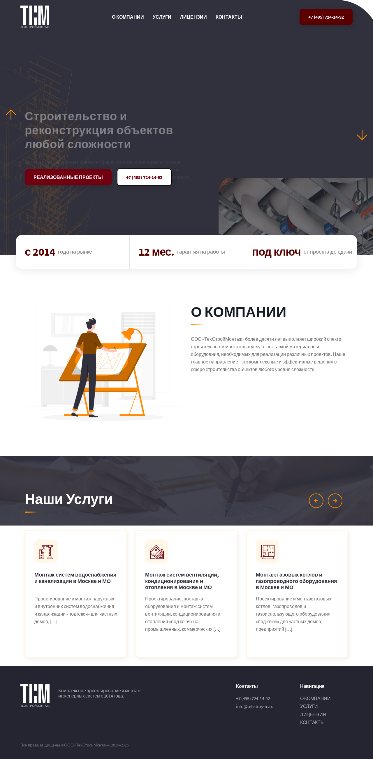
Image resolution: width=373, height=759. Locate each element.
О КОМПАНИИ (128, 17)
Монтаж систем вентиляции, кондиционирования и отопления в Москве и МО (182, 581)
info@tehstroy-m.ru (254, 706)
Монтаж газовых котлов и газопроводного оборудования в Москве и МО (296, 581)
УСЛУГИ (162, 17)
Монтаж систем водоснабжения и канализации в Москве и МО (75, 578)
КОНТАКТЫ (229, 17)
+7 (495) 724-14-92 (326, 17)
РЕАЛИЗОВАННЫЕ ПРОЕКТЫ (68, 177)
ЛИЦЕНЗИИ (193, 17)
